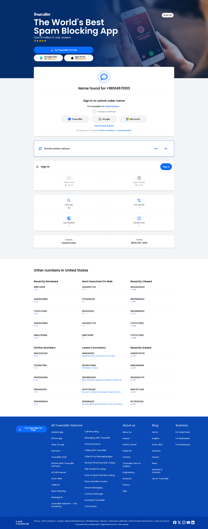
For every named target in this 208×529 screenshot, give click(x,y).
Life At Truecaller (160, 478)
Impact (126, 438)
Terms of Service (48, 521)
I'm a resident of (103, 106)
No (165, 148)
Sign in (166, 166)
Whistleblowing (92, 521)
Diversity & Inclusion (157, 471)
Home (155, 432)
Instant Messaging (94, 487)
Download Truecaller (95, 500)
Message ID (57, 497)
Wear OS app (57, 444)
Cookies (60, 521)
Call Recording (92, 431)
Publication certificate (118, 521)
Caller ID (55, 484)
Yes (156, 148)
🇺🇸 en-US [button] (168, 15)
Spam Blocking (58, 491)
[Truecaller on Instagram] (184, 523)
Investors (127, 478)
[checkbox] (133, 425)
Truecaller (77, 119)
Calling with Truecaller (95, 450)
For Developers (183, 444)
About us (127, 432)
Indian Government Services (140, 521)
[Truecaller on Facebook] (174, 523)
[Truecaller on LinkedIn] (193, 523)
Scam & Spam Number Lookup (100, 475)
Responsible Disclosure (75, 521)
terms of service (106, 130)
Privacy (126, 484)
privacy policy (125, 130)
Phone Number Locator (96, 481)
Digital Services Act (109, 524)
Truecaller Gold (58, 457)
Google (106, 119)
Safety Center (130, 444)
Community (91, 506)
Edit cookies (123, 524)
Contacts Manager (94, 493)
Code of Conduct (161, 521)
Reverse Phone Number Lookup (100, 462)
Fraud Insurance (92, 444)
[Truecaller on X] (179, 523)
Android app (57, 432)
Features (156, 450)
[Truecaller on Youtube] (188, 523)
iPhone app (56, 438)
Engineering (128, 472)
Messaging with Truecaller (97, 437)
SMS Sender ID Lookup (95, 469)
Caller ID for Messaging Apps (98, 456)
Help (125, 491)
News (154, 463)
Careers (126, 457)
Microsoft (135, 119)
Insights (155, 438)
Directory (104, 521)
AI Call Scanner (58, 472)
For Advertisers (183, 432)
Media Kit (127, 450)
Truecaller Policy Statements (87, 524)
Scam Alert (56, 478)
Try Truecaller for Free (65, 50)
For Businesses (183, 438)
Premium (55, 450)
